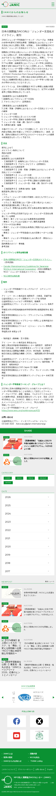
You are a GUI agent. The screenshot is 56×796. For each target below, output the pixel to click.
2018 (7, 563)
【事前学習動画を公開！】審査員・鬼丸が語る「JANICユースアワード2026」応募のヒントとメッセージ (39, 667)
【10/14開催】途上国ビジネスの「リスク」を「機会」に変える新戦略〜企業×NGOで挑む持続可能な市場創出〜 (39, 646)
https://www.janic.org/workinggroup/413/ (21, 410)
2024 (8, 513)
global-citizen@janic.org (26, 787)
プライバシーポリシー (25, 769)
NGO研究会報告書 (12, 276)
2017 (7, 571)
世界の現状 (8, 757)
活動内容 (33, 753)
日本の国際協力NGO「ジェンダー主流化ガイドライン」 (28, 259)
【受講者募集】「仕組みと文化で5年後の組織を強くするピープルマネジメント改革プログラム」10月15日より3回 (39, 612)
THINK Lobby (36, 761)
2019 (7, 554)
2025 (8, 505)
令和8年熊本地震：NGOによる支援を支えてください (39, 593)
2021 (7, 538)
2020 (8, 546)
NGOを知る (35, 757)
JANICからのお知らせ (12, 761)
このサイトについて (8, 769)
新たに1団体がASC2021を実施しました (38, 628)
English (50, 769)
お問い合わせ (39, 769)
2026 (8, 497)
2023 (8, 521)
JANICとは (8, 753)
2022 (8, 530)
